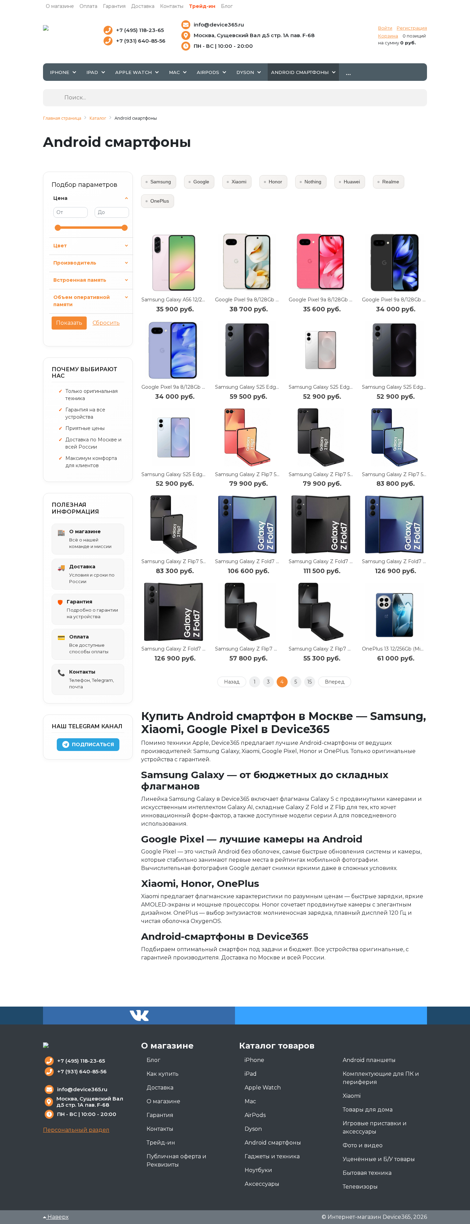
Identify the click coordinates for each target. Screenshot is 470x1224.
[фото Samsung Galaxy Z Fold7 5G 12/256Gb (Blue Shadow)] (247, 524)
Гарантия (114, 6)
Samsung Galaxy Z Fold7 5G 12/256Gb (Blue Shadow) (278, 561)
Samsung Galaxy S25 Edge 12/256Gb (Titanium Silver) (352, 387)
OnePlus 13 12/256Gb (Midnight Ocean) (408, 649)
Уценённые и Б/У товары (379, 1159)
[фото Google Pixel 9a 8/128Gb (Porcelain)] (247, 263)
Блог (227, 6)
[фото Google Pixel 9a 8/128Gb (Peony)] (321, 263)
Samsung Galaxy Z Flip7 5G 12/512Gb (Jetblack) (197, 561)
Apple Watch (263, 1087)
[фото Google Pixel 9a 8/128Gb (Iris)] (173, 350)
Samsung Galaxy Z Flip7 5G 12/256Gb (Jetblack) (345, 474)
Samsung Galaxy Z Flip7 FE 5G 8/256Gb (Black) (271, 649)
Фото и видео (363, 1145)
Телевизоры (360, 1186)
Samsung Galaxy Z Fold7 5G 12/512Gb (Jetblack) (198, 649)
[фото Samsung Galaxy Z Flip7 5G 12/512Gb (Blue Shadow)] (394, 437)
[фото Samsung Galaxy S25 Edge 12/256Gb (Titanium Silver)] (321, 350)
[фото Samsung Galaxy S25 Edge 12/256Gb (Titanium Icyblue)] (173, 437)
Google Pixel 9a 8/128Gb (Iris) (176, 387)
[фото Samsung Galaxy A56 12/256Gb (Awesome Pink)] (173, 263)
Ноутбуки (258, 1170)
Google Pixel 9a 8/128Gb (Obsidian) (404, 300)
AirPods (255, 1115)
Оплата (88, 6)
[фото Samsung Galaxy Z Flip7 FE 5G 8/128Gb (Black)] (321, 612)
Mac (250, 1101)
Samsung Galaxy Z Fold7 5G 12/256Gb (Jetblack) (346, 561)
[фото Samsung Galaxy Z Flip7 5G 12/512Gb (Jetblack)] (173, 524)
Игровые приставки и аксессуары (375, 1127)
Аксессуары (262, 1184)
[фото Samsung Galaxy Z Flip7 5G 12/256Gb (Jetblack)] (321, 437)
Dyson (253, 1129)
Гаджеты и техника (272, 1156)
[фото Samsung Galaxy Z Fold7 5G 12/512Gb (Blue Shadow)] (394, 524)
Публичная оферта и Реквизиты (176, 1160)
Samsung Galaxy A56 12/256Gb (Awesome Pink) (198, 300)
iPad (251, 1074)
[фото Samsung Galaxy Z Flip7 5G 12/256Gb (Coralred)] (247, 437)
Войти (385, 28)
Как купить (163, 1074)
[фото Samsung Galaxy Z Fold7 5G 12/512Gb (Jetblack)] (173, 612)
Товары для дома (368, 1109)
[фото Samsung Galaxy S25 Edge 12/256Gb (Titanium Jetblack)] (394, 350)
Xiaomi (352, 1096)
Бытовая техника (367, 1173)
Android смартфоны (273, 1142)
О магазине (60, 6)
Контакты (171, 6)
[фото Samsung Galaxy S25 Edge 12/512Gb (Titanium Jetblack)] (247, 350)
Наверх (57, 1217)
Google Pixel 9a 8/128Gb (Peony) (328, 300)
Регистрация (412, 28)
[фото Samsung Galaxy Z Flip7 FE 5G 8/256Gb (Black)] (247, 612)
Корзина (388, 36)
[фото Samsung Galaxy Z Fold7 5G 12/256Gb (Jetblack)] (321, 524)
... (348, 72)
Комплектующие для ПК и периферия (381, 1078)
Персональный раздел (76, 1130)
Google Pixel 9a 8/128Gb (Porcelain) (258, 300)
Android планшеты (369, 1060)
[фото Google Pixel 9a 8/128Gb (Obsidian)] (394, 263)
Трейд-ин (202, 6)
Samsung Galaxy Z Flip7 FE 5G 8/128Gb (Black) (345, 649)
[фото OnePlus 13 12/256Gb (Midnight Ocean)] (394, 612)
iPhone (254, 1060)
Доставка (142, 6)
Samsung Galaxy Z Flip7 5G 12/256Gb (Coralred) (271, 474)
